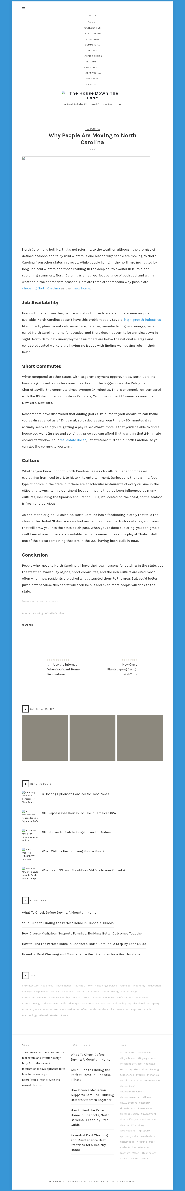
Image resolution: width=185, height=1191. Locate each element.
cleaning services (106, 985)
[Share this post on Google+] (46, 631)
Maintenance (91, 1003)
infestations (126, 997)
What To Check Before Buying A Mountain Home (59, 913)
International (92, 73)
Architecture (31, 985)
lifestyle (74, 1003)
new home (82, 288)
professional (137, 1003)
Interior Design (92, 56)
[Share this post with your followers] (32, 631)
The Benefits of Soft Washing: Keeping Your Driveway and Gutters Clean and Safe (92, 732)
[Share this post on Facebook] (25, 631)
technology (30, 1015)
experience (42, 991)
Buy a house (64, 985)
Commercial (92, 45)
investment (52, 1003)
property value (32, 1009)
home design (129, 991)
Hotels (92, 50)
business (47, 985)
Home (92, 15)
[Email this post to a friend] (53, 631)
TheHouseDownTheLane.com (40, 1052)
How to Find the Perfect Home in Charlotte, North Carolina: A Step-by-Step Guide (84, 944)
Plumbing (120, 1003)
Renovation (68, 1009)
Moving (38, 613)
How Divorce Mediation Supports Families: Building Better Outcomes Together (82, 933)
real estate (51, 1009)
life (64, 1003)
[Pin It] (39, 631)
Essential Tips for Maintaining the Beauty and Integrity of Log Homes (140, 732)
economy (139, 985)
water (55, 1015)
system (137, 1009)
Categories (92, 27)
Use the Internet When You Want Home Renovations (57, 667)
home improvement (35, 997)
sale (93, 1009)
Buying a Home (83, 985)
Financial (68, 991)
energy (28, 991)
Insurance (143, 997)
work (65, 1015)
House (77, 997)
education (155, 985)
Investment (92, 62)
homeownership (60, 997)
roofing (83, 1009)
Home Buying (111, 991)
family (55, 991)
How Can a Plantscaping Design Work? (127, 667)
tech (148, 1009)
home (27, 613)
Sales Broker (107, 1009)
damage (125, 985)
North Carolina (55, 613)
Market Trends (92, 67)
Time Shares (92, 78)
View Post (45, 754)
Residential (92, 39)
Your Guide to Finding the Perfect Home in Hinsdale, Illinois (68, 923)
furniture (83, 991)
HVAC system (93, 997)
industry (110, 997)
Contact (92, 84)
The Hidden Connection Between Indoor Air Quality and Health (45, 732)
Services (124, 1009)
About (92, 21)
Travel (44, 1015)
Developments (92, 34)
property (154, 1003)
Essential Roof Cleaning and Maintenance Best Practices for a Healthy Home (81, 954)
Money (107, 1003)
